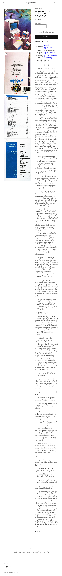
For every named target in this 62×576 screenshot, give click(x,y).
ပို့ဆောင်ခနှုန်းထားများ (24, 552)
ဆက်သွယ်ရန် (46, 552)
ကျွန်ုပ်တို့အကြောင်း (36, 552)
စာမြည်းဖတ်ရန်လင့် (49, 53)
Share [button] (38, 531)
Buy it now (46, 36)
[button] (3, 2)
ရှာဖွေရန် (15, 552)
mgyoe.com (9, 572)
